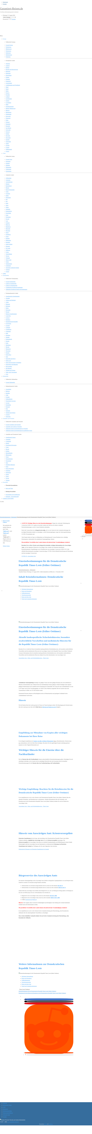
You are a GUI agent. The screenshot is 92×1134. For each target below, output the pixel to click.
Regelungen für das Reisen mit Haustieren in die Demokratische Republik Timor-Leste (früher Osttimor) (42, 993)
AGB (4, 1107)
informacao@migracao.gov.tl (49, 707)
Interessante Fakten (7, 1105)
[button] (25, 999)
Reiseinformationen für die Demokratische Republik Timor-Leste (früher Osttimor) (37, 991)
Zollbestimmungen (26, 593)
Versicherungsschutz (26, 595)
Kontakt (5, 4)
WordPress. (50, 1124)
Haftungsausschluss (7, 1111)
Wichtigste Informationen (27, 589)
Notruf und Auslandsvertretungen (29, 599)
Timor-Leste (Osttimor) (24, 989)
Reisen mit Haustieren (27, 591)
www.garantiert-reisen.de (13, 1121)
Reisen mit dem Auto (26, 597)
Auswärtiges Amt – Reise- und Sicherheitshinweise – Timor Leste (34, 658)
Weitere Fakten (6, 546)
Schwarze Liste (6, 1114)
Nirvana (45, 1124)
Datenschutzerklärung (8, 1113)
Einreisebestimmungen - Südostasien (8, 517)
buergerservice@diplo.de (31, 899)
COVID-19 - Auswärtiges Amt (29, 556)
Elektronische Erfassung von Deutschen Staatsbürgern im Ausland (34, 849)
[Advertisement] (46, 24)
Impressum (5, 2)
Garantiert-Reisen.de (11, 8)
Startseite (5, 1103)
